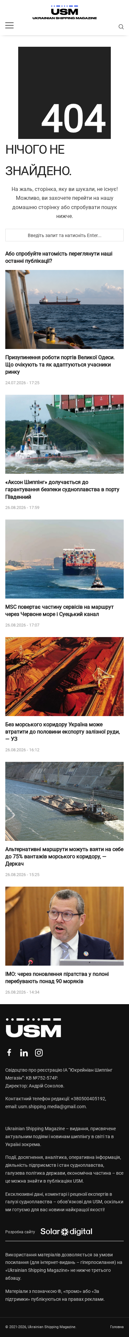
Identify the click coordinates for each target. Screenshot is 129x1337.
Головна (117, 1327)
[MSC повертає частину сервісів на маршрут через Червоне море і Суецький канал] (64, 559)
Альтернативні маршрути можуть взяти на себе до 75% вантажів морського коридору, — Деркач (64, 856)
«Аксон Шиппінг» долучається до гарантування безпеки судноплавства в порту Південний (62, 489)
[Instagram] (39, 1052)
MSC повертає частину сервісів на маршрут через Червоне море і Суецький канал (59, 610)
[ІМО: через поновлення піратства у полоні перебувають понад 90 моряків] (64, 926)
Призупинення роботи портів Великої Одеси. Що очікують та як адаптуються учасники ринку (60, 364)
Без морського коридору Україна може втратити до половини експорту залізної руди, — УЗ (62, 731)
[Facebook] (9, 1052)
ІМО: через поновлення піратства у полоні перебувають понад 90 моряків (57, 977)
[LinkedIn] (24, 1052)
